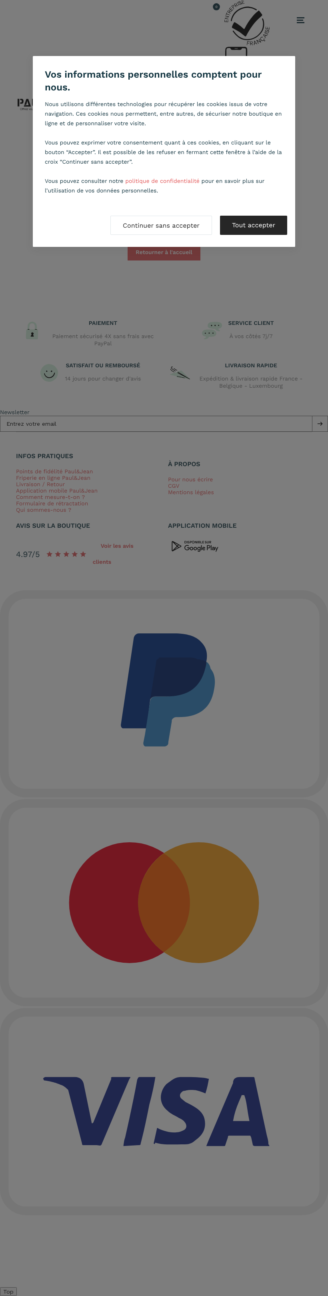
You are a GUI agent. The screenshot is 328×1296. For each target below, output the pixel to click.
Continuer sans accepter (161, 225)
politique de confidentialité (162, 181)
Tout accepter (253, 225)
